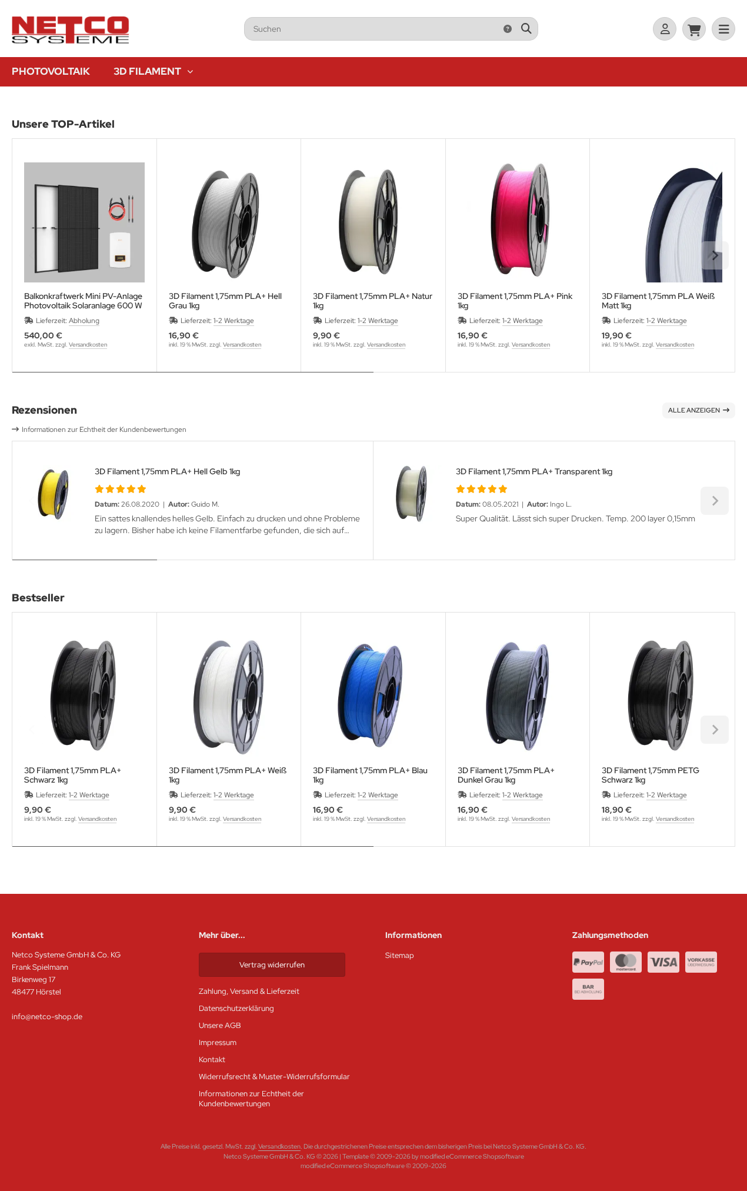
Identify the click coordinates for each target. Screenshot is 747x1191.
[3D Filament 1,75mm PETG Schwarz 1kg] (662, 696)
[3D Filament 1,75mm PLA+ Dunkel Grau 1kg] (518, 696)
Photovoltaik (51, 71)
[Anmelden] (664, 29)
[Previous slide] (32, 255)
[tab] (193, 381)
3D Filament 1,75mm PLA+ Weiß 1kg (227, 775)
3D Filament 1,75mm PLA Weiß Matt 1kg (658, 300)
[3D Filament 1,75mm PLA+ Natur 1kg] (373, 222)
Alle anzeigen (694, 410)
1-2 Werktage (234, 320)
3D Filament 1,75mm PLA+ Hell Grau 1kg (225, 300)
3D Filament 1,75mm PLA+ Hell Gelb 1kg (167, 471)
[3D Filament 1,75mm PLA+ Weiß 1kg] (229, 696)
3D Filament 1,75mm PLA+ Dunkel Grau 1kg (506, 775)
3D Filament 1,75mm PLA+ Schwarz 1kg (72, 775)
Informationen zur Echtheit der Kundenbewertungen (104, 429)
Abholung (84, 320)
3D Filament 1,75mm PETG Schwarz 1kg (650, 775)
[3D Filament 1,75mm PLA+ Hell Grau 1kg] (229, 222)
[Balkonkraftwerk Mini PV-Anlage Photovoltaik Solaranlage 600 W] (84, 222)
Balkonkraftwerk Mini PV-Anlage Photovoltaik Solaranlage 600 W (83, 300)
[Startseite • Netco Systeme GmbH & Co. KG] (70, 42)
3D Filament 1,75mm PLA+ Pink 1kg (515, 300)
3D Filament (147, 71)
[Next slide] (715, 255)
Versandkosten (88, 344)
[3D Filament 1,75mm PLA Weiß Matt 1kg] (662, 222)
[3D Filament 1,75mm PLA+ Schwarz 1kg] (84, 696)
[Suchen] (526, 29)
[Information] (508, 29)
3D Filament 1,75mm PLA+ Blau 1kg (370, 775)
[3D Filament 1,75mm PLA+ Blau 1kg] (373, 696)
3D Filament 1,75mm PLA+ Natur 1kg (372, 300)
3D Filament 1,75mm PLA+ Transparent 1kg (534, 471)
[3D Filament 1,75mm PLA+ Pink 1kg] (518, 222)
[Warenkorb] (694, 29)
